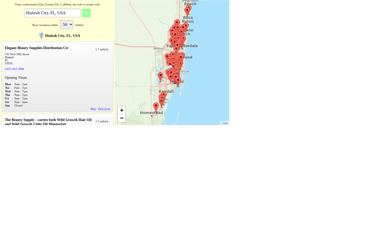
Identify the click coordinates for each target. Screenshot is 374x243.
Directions (104, 108)
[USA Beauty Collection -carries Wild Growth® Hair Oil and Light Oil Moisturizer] (171, 79)
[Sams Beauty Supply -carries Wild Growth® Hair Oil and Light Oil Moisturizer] (156, 107)
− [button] (121, 118)
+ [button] (121, 110)
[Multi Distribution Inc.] (176, 50)
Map (93, 108)
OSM (225, 123)
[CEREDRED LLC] (178, 82)
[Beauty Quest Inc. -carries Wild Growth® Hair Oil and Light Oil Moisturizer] (187, 12)
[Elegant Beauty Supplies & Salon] (181, 34)
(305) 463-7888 (14, 68)
